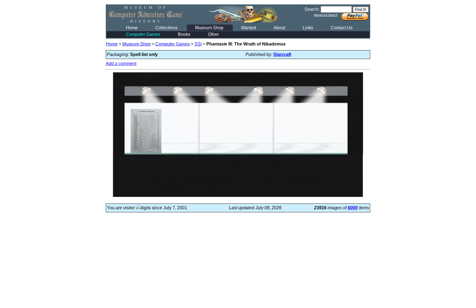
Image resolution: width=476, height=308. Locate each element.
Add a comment (121, 63)
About (279, 27)
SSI (198, 44)
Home (132, 27)
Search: (312, 9)
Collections (166, 27)
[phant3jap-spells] (146, 153)
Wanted (248, 27)
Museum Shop (209, 27)
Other (213, 34)
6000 (353, 207)
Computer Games (143, 34)
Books (184, 34)
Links (308, 27)
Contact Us (342, 27)
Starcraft (282, 54)
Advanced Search (326, 15)
